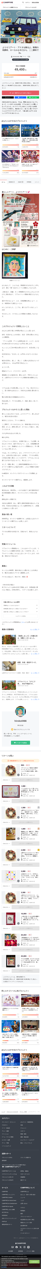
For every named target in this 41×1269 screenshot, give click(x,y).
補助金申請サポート (7, 1224)
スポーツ (22, 1131)
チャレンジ (23, 1128)
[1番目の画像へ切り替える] (4, 40)
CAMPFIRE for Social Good (9, 1200)
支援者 (20, 182)
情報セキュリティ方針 (26, 1222)
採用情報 (20, 1251)
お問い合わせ (23, 1203)
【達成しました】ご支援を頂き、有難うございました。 (27, 637)
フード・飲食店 (6, 1128)
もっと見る (33, 629)
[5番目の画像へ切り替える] (37, 40)
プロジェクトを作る (7, 1157)
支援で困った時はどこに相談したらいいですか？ (16, 611)
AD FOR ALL (5, 1212)
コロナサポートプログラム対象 (20, 59)
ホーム (3, 182)
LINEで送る (34, 97)
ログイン (27, 2)
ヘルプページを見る (20, 616)
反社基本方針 (23, 1225)
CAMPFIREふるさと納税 (8, 1209)
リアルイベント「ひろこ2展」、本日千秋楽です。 (26, 682)
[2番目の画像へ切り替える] (12, 40)
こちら (23, 622)
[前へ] (2, 23)
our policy (3, 1267)
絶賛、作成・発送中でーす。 (27, 662)
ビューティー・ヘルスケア (27, 1140)
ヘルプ (22, 1200)
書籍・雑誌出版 (24, 1137)
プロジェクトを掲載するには (10, 7)
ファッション (5, 1134)
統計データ (23, 1180)
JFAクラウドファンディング (9, 1218)
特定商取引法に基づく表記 (27, 1219)
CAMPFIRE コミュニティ (8, 1194)
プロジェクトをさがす (12, 1111)
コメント (37, 182)
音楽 (21, 1125)
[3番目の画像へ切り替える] (20, 40)
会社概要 (10, 1251)
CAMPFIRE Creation (7, 1197)
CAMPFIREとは (24, 1191)
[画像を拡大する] (18, 775)
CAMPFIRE (5, 1191)
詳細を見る (5, 780)
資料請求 (4, 1160)
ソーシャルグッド (6, 1146)
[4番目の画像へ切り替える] (29, 40)
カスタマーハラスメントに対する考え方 (29, 1229)
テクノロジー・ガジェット (9, 1122)
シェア (21, 97)
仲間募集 (29, 182)
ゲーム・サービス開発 (7, 1137)
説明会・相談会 (24, 1171)
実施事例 (22, 1177)
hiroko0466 (16, 56)
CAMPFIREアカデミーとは (9, 1171)
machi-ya (4, 1221)
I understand (34, 1262)
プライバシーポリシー (26, 1216)
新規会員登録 (35, 2)
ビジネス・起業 (6, 1140)
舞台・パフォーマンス (26, 1143)
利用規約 (22, 1210)
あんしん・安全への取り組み (27, 1194)
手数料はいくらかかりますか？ (12, 605)
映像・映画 (23, 1134)
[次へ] (38, 23)
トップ (3, 1111)
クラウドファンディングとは (9, 1174)
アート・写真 (26, 56)
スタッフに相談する (25, 1157)
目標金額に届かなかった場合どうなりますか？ (16, 608)
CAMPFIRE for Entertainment (9, 1203)
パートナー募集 (30, 1251)
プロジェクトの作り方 (7, 1177)
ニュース (22, 1197)
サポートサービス (25, 1174)
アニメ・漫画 (5, 1131)
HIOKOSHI (4, 1215)
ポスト (8, 97)
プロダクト (5, 1125)
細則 (21, 1213)
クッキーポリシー (25, 1233)
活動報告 (11, 182)
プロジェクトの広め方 (7, 1180)
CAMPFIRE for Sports (7, 1206)
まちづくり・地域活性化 (26, 1122)
